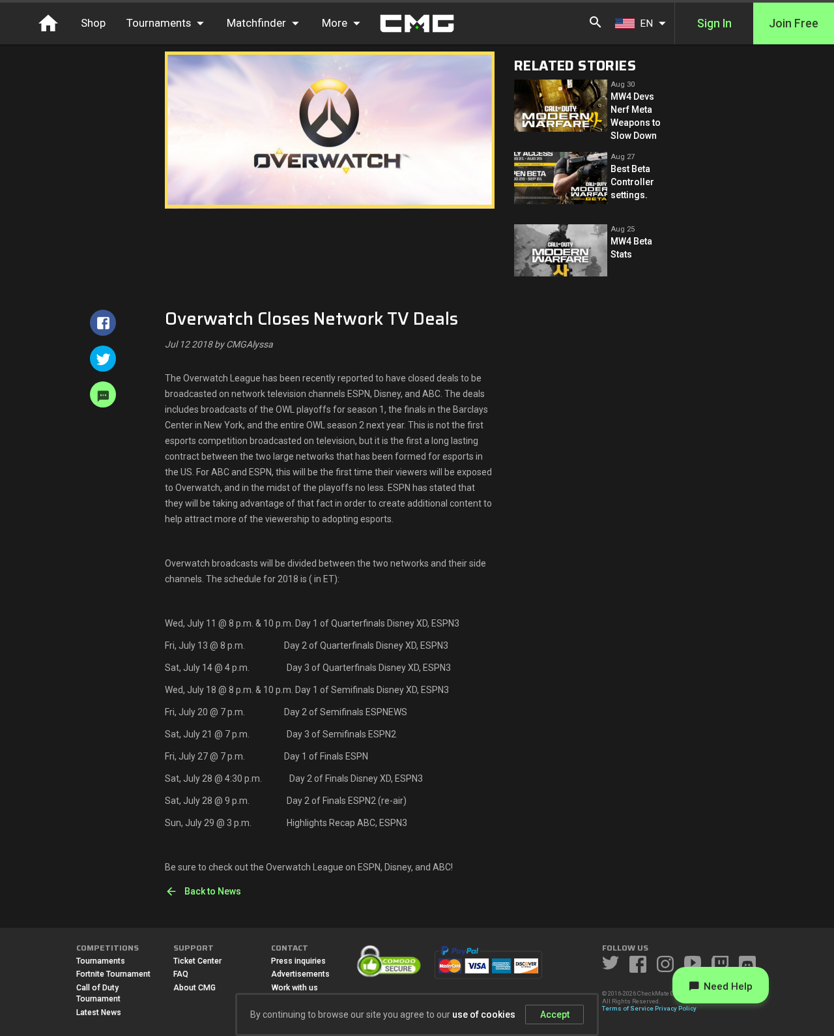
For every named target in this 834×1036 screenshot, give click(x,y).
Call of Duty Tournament (98, 993)
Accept (554, 1014)
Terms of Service (628, 1008)
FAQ (180, 974)
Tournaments (100, 961)
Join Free (793, 23)
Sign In (714, 23)
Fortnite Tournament (113, 974)
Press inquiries (298, 961)
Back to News (212, 891)
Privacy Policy (676, 1008)
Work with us (294, 987)
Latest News (98, 1012)
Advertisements (300, 974)
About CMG (194, 987)
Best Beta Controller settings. (632, 182)
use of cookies (483, 1014)
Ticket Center (197, 961)
